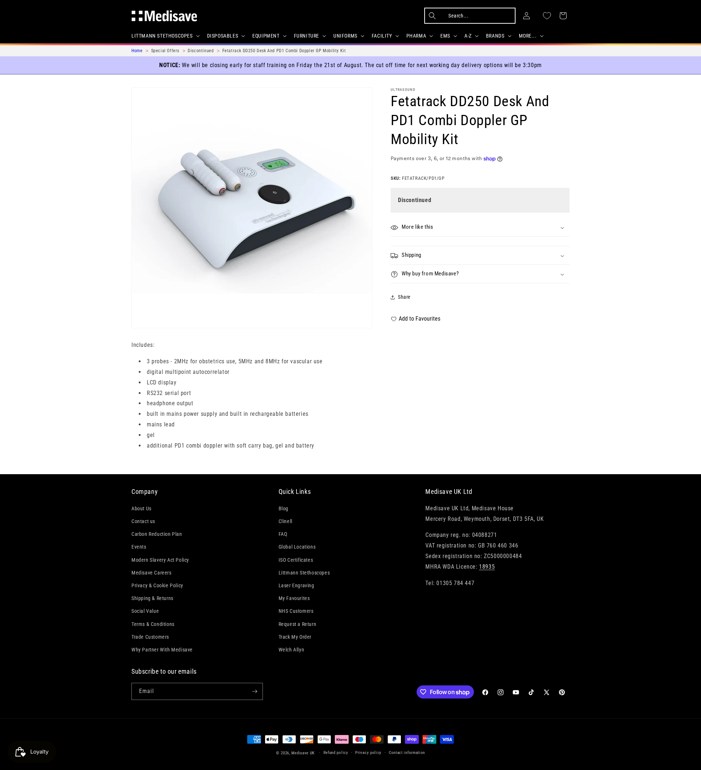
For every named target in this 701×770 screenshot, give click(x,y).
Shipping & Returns (152, 598)
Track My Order (295, 637)
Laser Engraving (296, 585)
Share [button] (404, 297)
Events (138, 547)
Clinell (285, 521)
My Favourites (294, 598)
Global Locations (297, 547)
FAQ (283, 534)
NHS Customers (296, 611)
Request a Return (298, 624)
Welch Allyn (291, 650)
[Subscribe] (254, 691)
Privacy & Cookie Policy (157, 585)
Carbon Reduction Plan (156, 534)
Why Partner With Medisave (162, 650)
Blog (283, 508)
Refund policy (335, 752)
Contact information (407, 752)
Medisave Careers (151, 573)
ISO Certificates (296, 560)
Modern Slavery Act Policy (160, 560)
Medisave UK (303, 753)
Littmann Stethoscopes (304, 573)
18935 (487, 566)
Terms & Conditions (153, 624)
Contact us (143, 521)
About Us (141, 508)
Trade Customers (150, 637)
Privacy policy (368, 752)
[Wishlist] (547, 16)
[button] (165, 35)
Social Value (145, 611)
